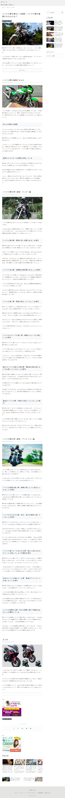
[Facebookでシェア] (18, 728)
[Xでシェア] (14, 728)
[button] (30, 728)
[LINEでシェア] (26, 728)
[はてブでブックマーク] (22, 728)
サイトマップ (22, 792)
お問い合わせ (47, 792)
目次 (20, 70)
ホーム (16, 792)
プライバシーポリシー (31, 792)
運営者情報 (40, 792)
